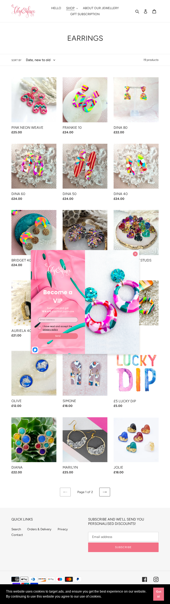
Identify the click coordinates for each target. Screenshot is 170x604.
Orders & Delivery (39, 529)
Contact (17, 535)
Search (16, 529)
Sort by (16, 60)
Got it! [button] (158, 594)
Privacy (63, 529)
